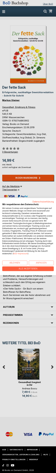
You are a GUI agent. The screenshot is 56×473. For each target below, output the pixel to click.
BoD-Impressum (20, 253)
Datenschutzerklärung (43, 201)
